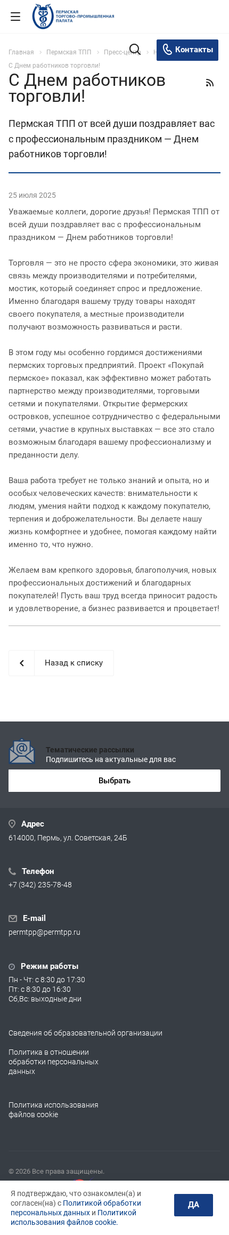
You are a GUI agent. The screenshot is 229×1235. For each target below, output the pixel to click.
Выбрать (114, 780)
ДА (193, 1204)
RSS (209, 82)
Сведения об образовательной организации (85, 1033)
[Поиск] (135, 50)
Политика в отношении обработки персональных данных (54, 1062)
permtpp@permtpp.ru (44, 932)
